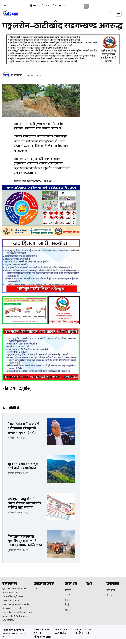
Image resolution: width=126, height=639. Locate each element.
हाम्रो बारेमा (111, 590)
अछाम (67, 600)
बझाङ (67, 609)
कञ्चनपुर (68, 595)
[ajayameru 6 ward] (41, 354)
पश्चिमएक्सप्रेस (16, 75)
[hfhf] (41, 210)
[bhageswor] (41, 266)
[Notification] (86, 6)
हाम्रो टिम (110, 595)
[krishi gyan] (63, 49)
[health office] (41, 310)
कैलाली (68, 590)
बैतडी (67, 604)
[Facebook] (4, 5)
